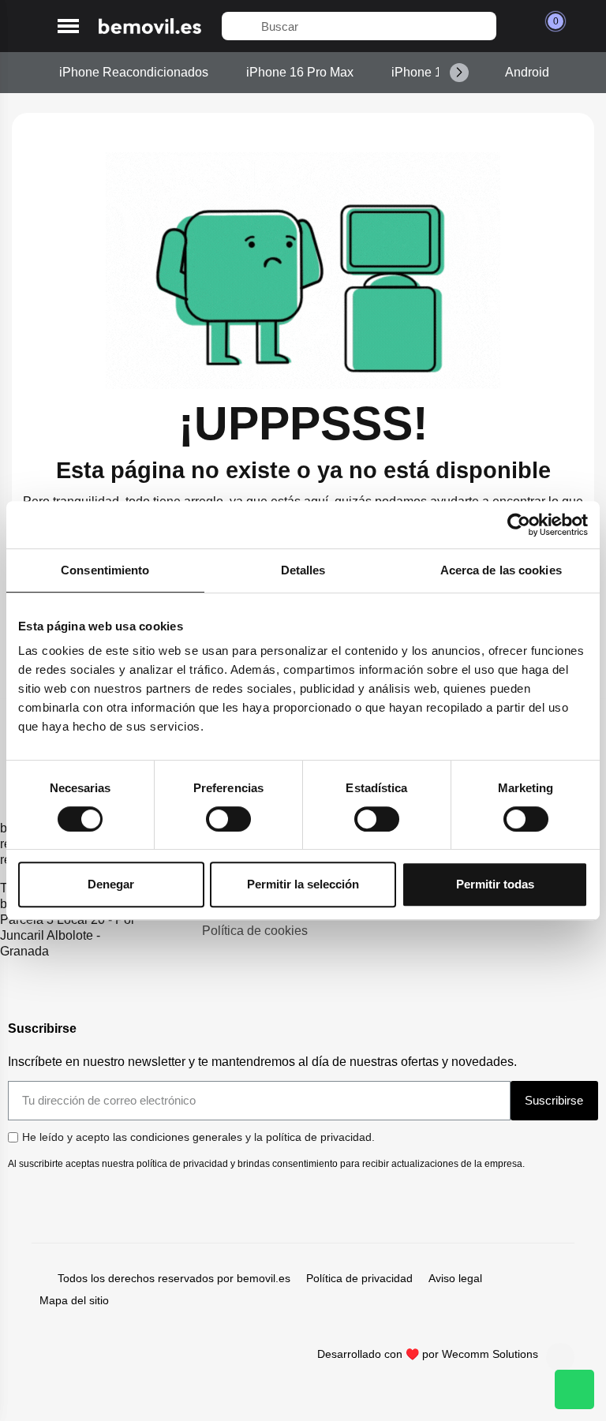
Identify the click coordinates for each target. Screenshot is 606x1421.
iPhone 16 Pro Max (300, 72)
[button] (68, 26)
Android (527, 72)
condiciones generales (186, 1137)
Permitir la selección (303, 884)
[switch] (228, 819)
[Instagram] (560, 1357)
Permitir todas (495, 884)
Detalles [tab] (303, 570)
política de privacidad (319, 1137)
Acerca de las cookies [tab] (501, 570)
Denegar (111, 884)
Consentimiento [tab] (105, 570)
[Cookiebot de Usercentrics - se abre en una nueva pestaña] (519, 525)
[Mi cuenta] (517, 26)
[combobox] (359, 26)
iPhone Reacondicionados (133, 72)
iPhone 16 (420, 72)
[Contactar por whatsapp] (574, 1389)
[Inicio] (150, 26)
